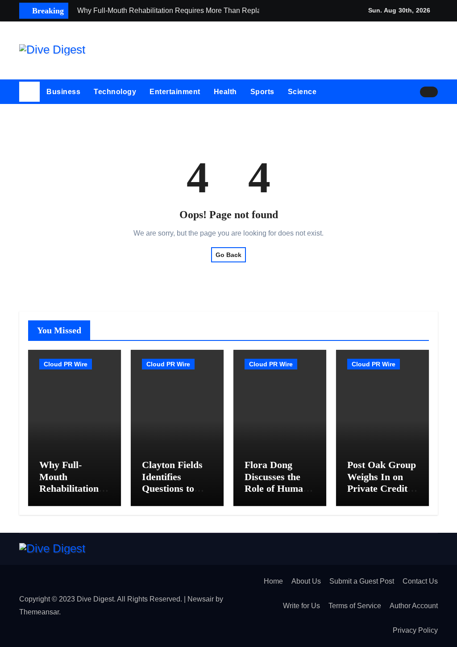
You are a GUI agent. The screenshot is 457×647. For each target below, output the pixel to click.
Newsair (200, 599)
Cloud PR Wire (65, 364)
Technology (115, 91)
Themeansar (39, 612)
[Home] (29, 92)
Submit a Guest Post (361, 581)
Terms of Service (354, 606)
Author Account (414, 606)
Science (302, 91)
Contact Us (420, 581)
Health (225, 91)
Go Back (228, 254)
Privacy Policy (415, 630)
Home (273, 581)
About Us (306, 581)
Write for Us (301, 606)
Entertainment (175, 91)
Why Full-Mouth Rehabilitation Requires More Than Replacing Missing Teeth (72, 494)
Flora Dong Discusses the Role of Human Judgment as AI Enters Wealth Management (278, 494)
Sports (262, 91)
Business (63, 91)
